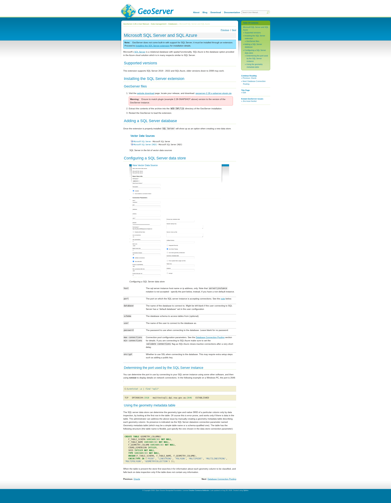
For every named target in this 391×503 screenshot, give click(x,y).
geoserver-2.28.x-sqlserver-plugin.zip (214, 93)
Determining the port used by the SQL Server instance (257, 58)
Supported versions (253, 33)
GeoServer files (252, 41)
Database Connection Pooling (222, 479)
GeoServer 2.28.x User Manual (136, 24)
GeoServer (147, 11)
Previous (225, 30)
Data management (158, 24)
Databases (172, 24)
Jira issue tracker (250, 101)
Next (234, 30)
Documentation (232, 12)
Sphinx (245, 490)
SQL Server (139, 52)
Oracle (137, 479)
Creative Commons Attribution (199, 490)
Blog (205, 12)
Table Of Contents (250, 23)
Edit (244, 93)
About (196, 12)
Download (215, 12)
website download (145, 93)
